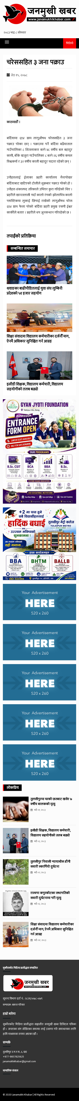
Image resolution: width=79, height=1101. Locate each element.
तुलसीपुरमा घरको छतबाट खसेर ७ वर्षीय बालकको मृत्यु (51, 801)
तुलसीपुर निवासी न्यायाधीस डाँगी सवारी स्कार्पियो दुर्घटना (50, 864)
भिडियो (69, 43)
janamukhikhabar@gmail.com (19, 1061)
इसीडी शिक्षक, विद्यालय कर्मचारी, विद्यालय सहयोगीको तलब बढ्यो (35, 387)
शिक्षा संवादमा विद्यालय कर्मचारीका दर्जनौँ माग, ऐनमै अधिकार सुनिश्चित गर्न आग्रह (38, 339)
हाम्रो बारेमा (9, 1013)
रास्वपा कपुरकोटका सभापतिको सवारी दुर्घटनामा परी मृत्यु (50, 895)
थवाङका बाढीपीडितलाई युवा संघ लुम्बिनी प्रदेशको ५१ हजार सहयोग (34, 291)
